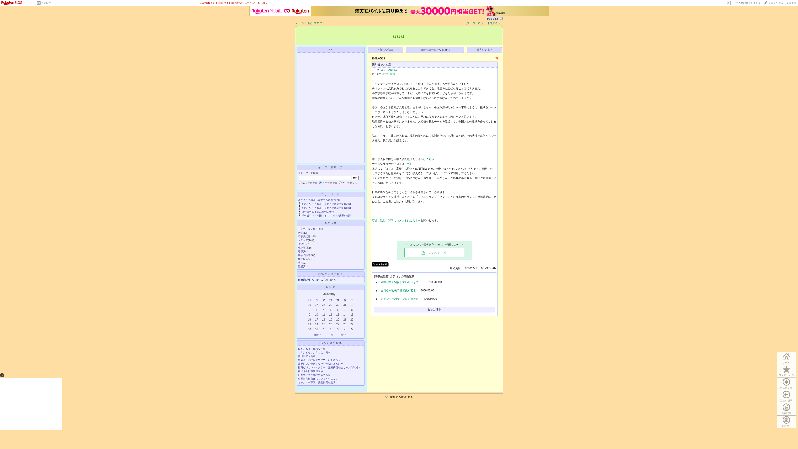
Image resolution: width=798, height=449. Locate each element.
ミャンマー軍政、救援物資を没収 (316, 382)
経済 (300, 266)
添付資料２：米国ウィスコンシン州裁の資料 (327, 215)
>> (748, 2)
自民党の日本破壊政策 (310, 371)
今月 (330, 335)
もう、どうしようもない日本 (314, 352)
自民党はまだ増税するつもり (314, 375)
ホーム (300, 23)
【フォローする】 (475, 23)
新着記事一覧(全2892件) (434, 49)
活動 (300, 232)
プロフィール (322, 23)
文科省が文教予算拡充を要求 (398, 290)
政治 (300, 244)
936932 (492, 18)
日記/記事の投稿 (330, 343)
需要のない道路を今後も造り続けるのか (320, 363)
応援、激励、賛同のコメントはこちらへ (396, 220)
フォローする (786, 375)
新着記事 (786, 413)
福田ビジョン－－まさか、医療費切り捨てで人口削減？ (329, 367)
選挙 (300, 251)
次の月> (344, 335)
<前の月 (317, 335)
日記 (309, 23)
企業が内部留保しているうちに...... (317, 378)
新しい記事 (786, 400)
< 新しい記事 (385, 49)
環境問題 (303, 247)
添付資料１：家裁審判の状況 (318, 211)
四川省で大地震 (306, 356)
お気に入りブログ (330, 274)
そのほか (46, 2)
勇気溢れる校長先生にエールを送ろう (319, 360)
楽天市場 (791, 2)
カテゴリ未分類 (306, 229)
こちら (430, 159)
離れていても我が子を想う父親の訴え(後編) (326, 207)
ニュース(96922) (389, 70)
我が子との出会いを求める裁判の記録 (319, 200)
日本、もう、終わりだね (311, 348)
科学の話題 (304, 255)
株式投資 (303, 259)
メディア (303, 240)
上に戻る (786, 425)
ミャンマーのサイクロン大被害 (400, 298)
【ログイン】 (495, 23)
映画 (300, 262)
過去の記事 (786, 387)
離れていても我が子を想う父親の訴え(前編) (326, 203)
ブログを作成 (775, 2)
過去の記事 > (484, 49)
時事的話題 (304, 236)
